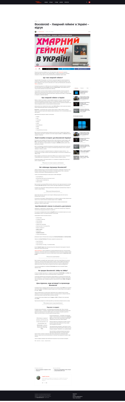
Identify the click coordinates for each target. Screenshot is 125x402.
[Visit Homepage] (38, 2)
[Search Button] (86, 2)
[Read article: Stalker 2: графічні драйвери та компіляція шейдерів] (76, 152)
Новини (46, 2)
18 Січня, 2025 (77, 129)
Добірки (61, 2)
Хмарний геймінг (47, 340)
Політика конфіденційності (77, 396)
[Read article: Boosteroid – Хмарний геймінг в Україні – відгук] (76, 158)
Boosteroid (38, 340)
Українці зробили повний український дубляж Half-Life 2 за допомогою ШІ (84, 97)
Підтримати (75, 393)
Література (66, 2)
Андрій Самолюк (41, 31)
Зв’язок (74, 395)
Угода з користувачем (77, 397)
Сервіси (42, 340)
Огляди (56, 2)
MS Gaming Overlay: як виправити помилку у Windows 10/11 (84, 92)
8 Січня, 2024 (83, 148)
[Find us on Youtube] (89, 2)
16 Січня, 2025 (83, 142)
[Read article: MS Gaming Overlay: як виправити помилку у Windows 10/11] (81, 125)
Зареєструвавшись (38, 250)
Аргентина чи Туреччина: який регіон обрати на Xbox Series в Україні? (85, 110)
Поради (51, 2)
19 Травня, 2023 (48, 31)
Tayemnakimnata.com (40, 397)
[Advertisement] (62, 13)
